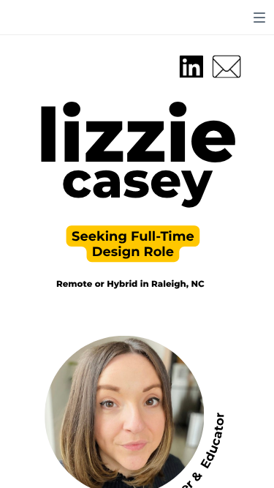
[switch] (259, 17)
